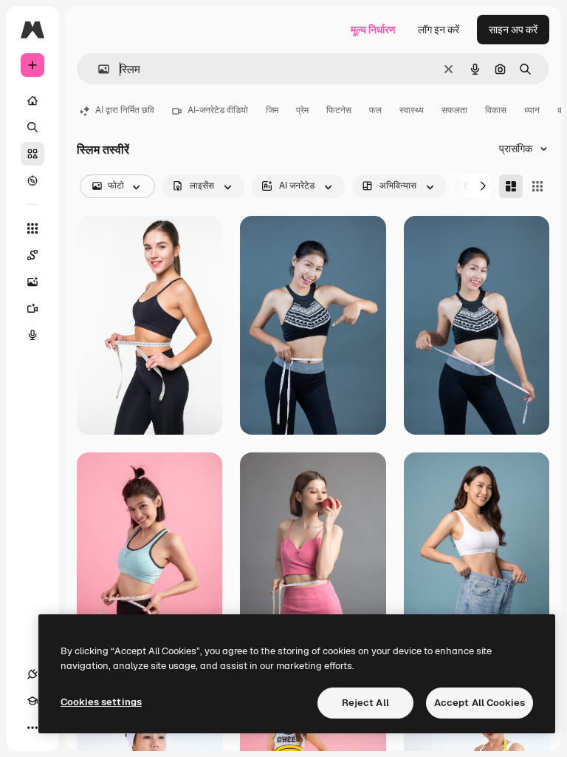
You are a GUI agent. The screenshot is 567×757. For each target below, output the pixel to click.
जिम (272, 110)
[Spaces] (32, 255)
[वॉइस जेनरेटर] (32, 335)
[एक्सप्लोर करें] (32, 180)
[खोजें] (32, 127)
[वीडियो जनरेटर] (32, 308)
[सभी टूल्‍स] (32, 228)
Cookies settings (101, 702)
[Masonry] (511, 186)
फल (375, 110)
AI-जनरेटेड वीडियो (218, 110)
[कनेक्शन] (32, 674)
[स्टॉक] (32, 154)
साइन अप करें (513, 29)
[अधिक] (32, 727)
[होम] (32, 100)
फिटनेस (338, 110)
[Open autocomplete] (98, 69)
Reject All (365, 702)
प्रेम (302, 110)
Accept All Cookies (479, 702)
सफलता (454, 110)
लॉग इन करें (438, 29)
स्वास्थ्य (411, 110)
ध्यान (532, 110)
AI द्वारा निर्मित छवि (124, 110)
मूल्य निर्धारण (373, 29)
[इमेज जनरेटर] (32, 281)
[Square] (537, 186)
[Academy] (32, 701)
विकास (495, 110)
